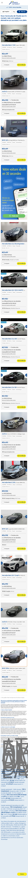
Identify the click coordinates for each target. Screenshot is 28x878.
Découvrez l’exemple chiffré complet (9, 106)
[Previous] (2, 32)
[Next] (26, 32)
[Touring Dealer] (14, 2)
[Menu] (2, 2)
